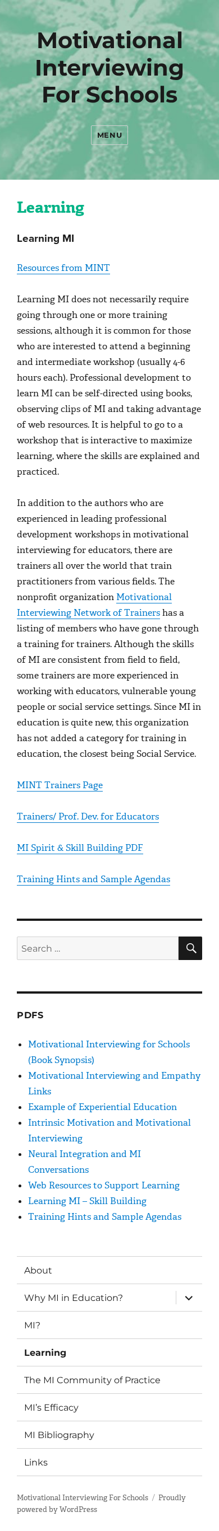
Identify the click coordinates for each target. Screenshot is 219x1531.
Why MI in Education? (73, 1298)
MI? (32, 1325)
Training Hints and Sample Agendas (93, 879)
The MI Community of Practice (92, 1380)
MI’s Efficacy (51, 1407)
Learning (45, 1352)
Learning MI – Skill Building (87, 1201)
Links (36, 1462)
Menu (109, 134)
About (38, 1270)
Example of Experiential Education (102, 1107)
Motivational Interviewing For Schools (109, 67)
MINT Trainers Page (60, 785)
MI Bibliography (59, 1435)
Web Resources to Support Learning (104, 1185)
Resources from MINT (63, 268)
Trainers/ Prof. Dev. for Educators (88, 816)
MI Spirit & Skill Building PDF (80, 848)
